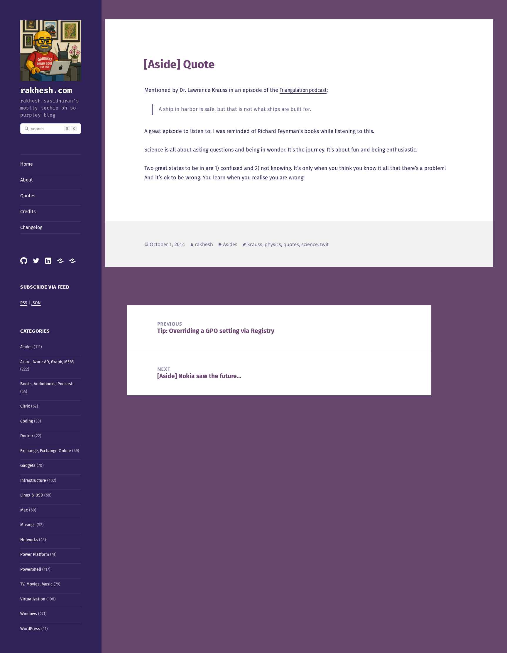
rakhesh (204, 244)
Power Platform (34, 554)
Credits (28, 211)
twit (324, 244)
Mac (24, 510)
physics (273, 244)
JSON (36, 302)
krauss (254, 244)
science (309, 244)
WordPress (30, 628)
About (26, 180)
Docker (26, 435)
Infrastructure (33, 480)
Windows (28, 613)
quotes (291, 244)
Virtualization (32, 599)
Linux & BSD (31, 495)
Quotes (27, 195)
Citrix (25, 406)
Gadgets (28, 465)
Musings (28, 524)
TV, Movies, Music (36, 584)
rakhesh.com (46, 90)
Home (26, 164)
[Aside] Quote (179, 64)
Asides (26, 346)
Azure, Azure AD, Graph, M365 (47, 361)
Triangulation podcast (303, 90)
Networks (29, 539)
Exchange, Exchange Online (45, 450)
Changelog (31, 227)
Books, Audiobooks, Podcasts (47, 383)
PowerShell (30, 569)
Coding (26, 421)
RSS (23, 302)
